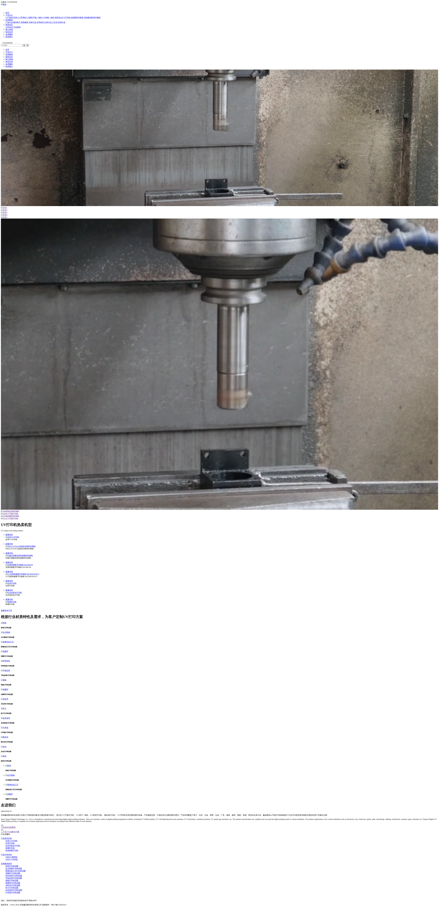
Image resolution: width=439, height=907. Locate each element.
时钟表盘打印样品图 (13, 876)
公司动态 (9, 27)
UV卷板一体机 (49, 18)
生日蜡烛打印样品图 (13, 868)
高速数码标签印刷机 (92, 18)
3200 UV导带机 (11, 859)
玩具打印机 (10, 843)
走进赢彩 (9, 34)
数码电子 (17, 22)
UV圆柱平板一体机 (35, 18)
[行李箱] (4, 728)
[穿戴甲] (4, 651)
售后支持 (9, 32)
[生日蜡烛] (5, 632)
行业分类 (6, 855)
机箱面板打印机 (11, 850)
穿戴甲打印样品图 (12, 873)
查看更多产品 (6, 610)
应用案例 (9, 20)
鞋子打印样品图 (11, 888)
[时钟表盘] (5, 661)
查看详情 (9, 535)
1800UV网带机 (11, 857)
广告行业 (9, 22)
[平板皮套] (5, 670)
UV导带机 (22, 18)
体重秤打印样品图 (12, 883)
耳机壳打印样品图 (12, 885)
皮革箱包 (40, 22)
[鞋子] (3, 708)
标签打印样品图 (11, 866)
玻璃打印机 (10, 848)
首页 (7, 13)
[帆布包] (4, 737)
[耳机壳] (4, 699)
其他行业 (61, 22)
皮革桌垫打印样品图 (13, 890)
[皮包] (3, 747)
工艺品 (55, 22)
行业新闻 (17, 27)
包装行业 (33, 22)
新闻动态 (9, 25)
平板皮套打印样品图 (13, 878)
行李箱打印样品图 (12, 892)
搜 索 (25, 45)
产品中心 (9, 15)
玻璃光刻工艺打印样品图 (15, 871)
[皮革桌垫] (5, 718)
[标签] (3, 623)
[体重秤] (4, 689)
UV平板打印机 (11, 18)
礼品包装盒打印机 (12, 846)
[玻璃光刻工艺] (7, 642)
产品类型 (6, 838)
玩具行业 (48, 22)
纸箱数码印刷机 (77, 18)
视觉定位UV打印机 (63, 18)
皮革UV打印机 (11, 841)
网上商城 (9, 29)
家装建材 (25, 22)
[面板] (3, 680)
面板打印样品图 (11, 880)
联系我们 (9, 37)
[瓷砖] (3, 756)
